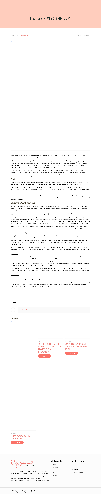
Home (55, 464)
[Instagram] (83, 490)
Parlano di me (57, 473)
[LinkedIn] (81, 490)
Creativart (33, 492)
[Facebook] (77, 490)
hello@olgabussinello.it (78, 472)
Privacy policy (14, 492)
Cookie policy (22, 492)
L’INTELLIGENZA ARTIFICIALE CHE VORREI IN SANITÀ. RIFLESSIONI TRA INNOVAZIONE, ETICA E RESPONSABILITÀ (49, 348)
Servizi (55, 470)
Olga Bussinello (24, 35)
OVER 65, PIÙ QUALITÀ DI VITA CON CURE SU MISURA (22, 437)
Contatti (55, 475)
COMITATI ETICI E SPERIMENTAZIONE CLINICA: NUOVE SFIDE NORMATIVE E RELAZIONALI (77, 346)
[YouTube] (79, 490)
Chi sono (55, 467)
